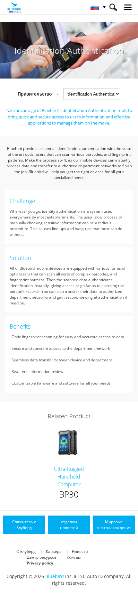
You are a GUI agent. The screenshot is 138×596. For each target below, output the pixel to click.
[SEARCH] (113, 7)
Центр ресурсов (41, 557)
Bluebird (54, 576)
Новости (80, 551)
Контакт (74, 557)
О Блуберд (26, 551)
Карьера (54, 551)
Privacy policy (40, 563)
